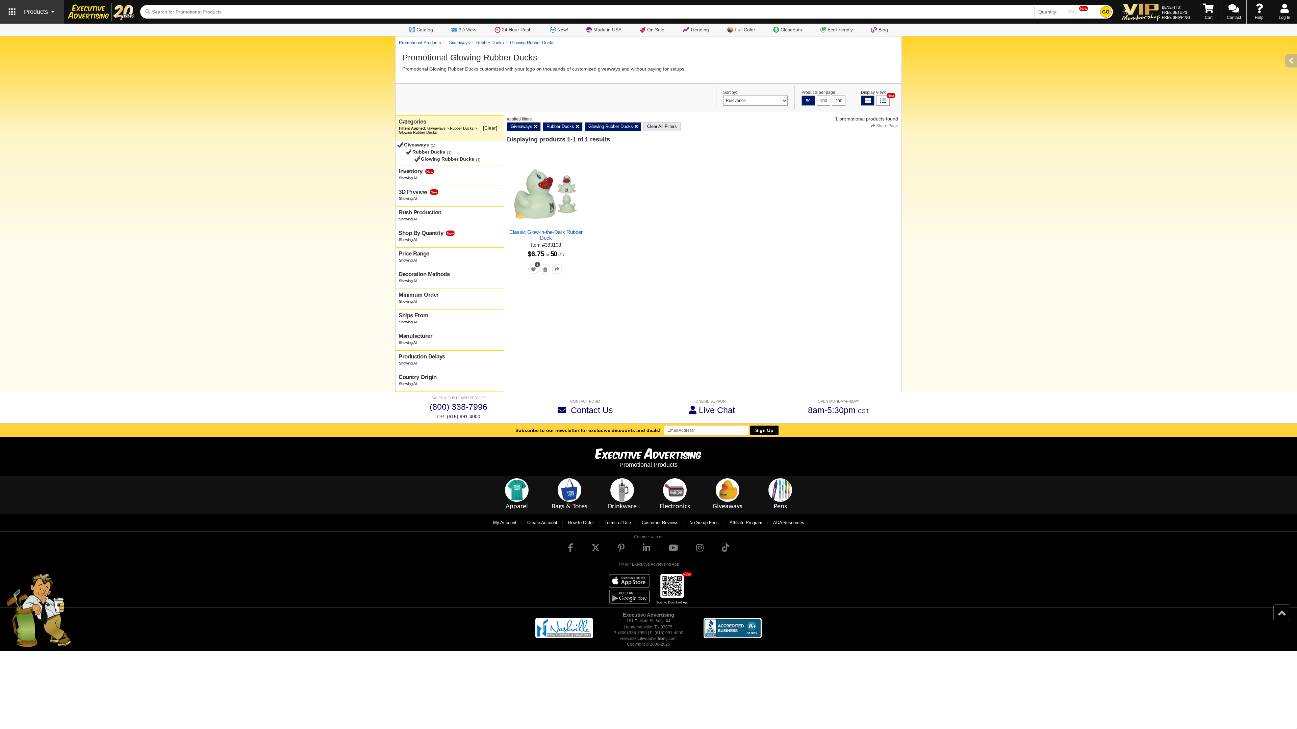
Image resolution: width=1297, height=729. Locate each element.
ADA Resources (788, 522)
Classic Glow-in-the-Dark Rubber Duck (546, 235)
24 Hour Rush (517, 29)
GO (1106, 12)
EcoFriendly (840, 29)
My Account (504, 522)
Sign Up (764, 430)
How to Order (581, 522)
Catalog (424, 29)
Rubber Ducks (490, 42)
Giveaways (459, 42)
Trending (699, 29)
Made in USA (607, 29)
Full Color (745, 29)
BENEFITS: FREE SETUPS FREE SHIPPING (1176, 12)
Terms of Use (618, 522)
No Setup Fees (704, 522)
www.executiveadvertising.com (648, 638)
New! (562, 29)
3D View (467, 29)
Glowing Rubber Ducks (532, 42)
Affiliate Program (746, 522)
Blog (883, 29)
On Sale (655, 29)
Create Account (542, 522)
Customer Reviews (660, 522)
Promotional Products (420, 42)
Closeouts (791, 29)
